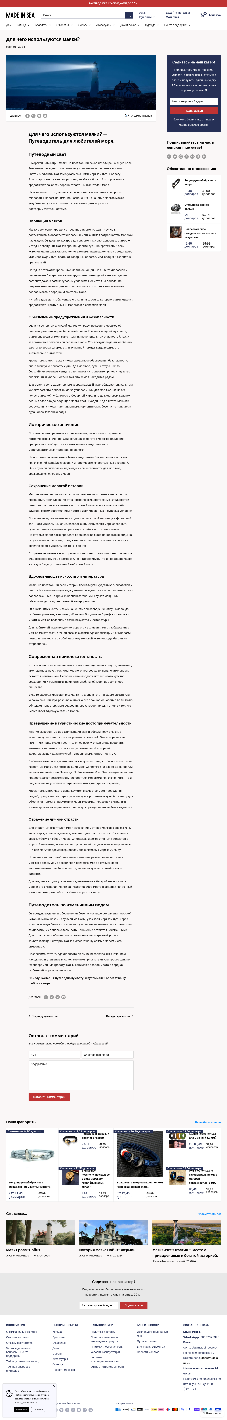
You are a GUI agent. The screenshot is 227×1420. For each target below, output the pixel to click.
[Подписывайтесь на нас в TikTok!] (198, 156)
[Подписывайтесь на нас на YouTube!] (192, 156)
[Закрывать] (54, 1385)
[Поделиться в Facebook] (27, 115)
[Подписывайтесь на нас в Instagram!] (181, 156)
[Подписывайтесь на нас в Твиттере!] (175, 156)
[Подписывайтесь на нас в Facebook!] (169, 156)
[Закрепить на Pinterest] (33, 115)
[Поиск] (129, 15)
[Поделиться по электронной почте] (45, 115)
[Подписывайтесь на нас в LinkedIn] (204, 156)
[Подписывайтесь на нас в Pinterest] (186, 156)
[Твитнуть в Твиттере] (39, 115)
